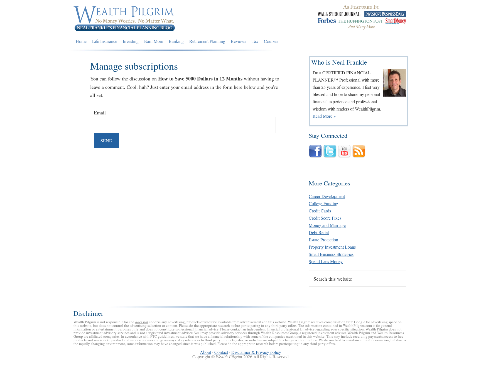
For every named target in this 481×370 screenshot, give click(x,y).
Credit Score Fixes (325, 218)
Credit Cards (320, 211)
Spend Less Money (326, 261)
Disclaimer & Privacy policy (256, 352)
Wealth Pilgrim (124, 18)
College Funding (323, 203)
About (205, 352)
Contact (221, 352)
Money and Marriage (327, 225)
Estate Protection (323, 239)
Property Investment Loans (332, 247)
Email (100, 112)
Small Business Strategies (331, 254)
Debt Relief (319, 232)
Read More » (324, 116)
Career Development (327, 196)
